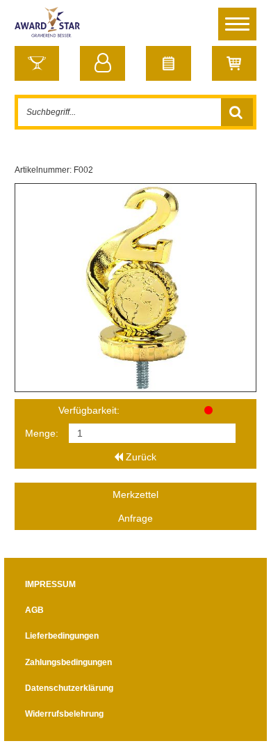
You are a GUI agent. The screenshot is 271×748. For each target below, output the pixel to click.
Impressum (50, 584)
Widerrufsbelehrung (64, 714)
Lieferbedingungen (62, 636)
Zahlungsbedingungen (68, 662)
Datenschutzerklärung (69, 688)
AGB (34, 610)
